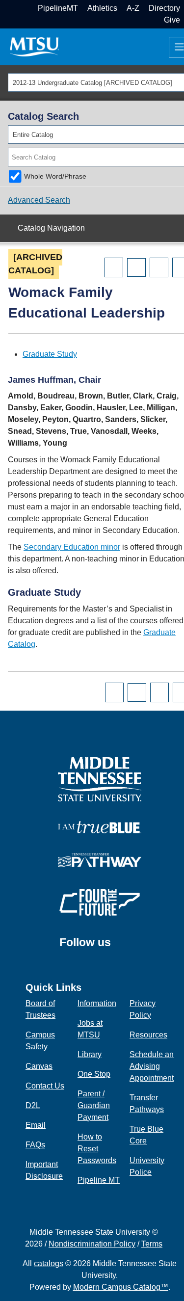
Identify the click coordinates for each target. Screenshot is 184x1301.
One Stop (94, 1074)
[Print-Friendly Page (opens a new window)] (159, 267)
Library (90, 1054)
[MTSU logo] (100, 778)
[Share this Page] (136, 267)
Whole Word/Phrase (55, 176)
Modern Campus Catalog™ (120, 1287)
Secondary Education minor (72, 547)
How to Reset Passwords (97, 1149)
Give (172, 20)
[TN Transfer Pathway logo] (100, 859)
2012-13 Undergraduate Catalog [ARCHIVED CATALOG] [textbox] (92, 82)
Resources (148, 1035)
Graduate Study (50, 354)
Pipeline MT (99, 1180)
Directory (164, 8)
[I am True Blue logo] (100, 826)
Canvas (39, 1066)
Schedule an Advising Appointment (152, 1066)
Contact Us (45, 1086)
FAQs (35, 1145)
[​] (118, 947)
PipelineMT (58, 8)
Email (36, 1125)
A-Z (133, 8)
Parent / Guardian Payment (94, 1105)
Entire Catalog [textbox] (33, 134)
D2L (33, 1105)
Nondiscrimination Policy (92, 1244)
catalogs (48, 1263)
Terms (151, 1244)
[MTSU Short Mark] (34, 46)
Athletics (102, 8)
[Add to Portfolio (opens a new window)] (114, 267)
